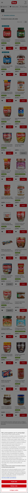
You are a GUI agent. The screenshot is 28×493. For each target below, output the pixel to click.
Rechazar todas (14, 486)
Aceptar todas (14, 481)
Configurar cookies (14, 490)
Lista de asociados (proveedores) (8, 477)
